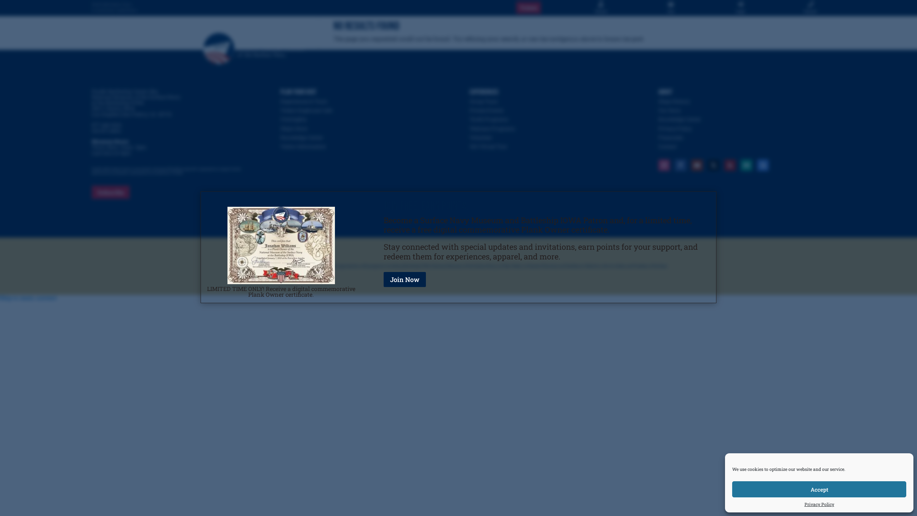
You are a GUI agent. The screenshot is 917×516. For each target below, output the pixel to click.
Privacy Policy (819, 504)
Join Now (404, 279)
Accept (819, 489)
